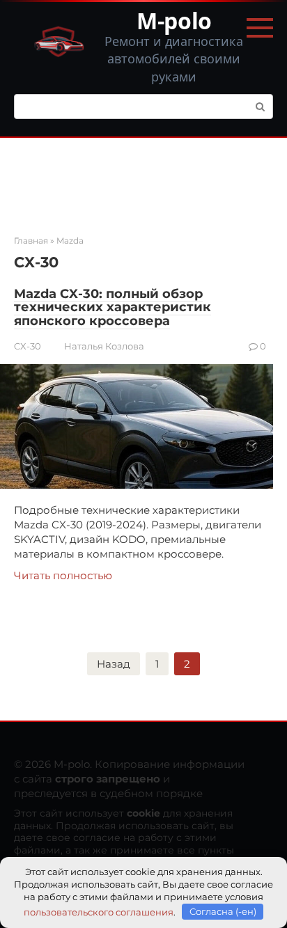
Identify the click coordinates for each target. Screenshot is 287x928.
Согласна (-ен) (222, 911)
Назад (113, 663)
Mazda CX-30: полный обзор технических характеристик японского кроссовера (112, 307)
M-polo (174, 21)
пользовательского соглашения (98, 911)
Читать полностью (63, 575)
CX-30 (27, 346)
